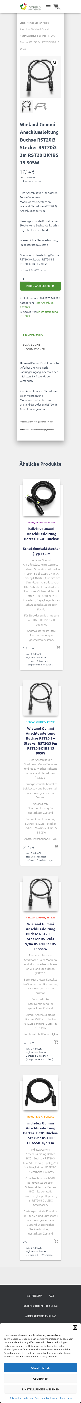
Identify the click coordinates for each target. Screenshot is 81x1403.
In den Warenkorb (38, 285)
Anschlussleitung (47, 312)
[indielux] (32, 7)
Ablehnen (40, 1378)
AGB (51, 1295)
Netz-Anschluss (43, 303)
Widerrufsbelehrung (40, 1316)
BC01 (31, 522)
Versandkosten (33, 180)
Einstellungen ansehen (40, 1389)
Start (22, 22)
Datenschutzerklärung (21, 1397)
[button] (75, 1327)
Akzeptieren (40, 1368)
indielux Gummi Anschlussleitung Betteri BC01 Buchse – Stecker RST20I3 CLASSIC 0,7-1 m (40, 1133)
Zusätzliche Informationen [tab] (34, 347)
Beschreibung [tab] (33, 334)
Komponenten (34, 22)
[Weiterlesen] (58, 648)
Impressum (66, 1397)
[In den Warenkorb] (56, 847)
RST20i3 (25, 307)
